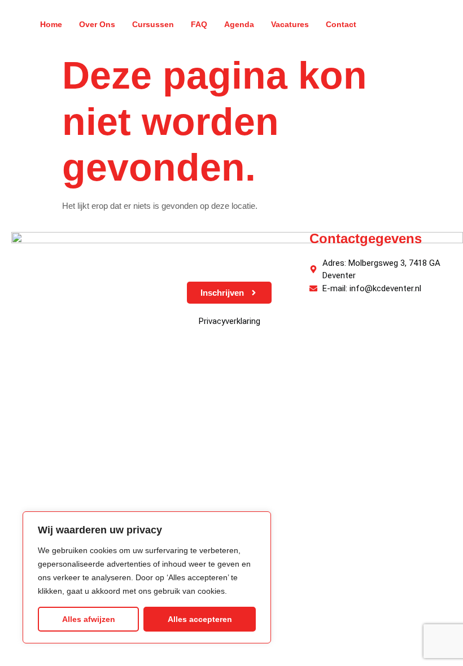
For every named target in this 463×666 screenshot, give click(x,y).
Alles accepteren (200, 619)
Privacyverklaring (229, 321)
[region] (147, 577)
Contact (341, 24)
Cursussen (153, 24)
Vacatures (290, 24)
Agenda (239, 24)
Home (51, 24)
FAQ (199, 24)
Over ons (97, 24)
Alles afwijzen (88, 619)
